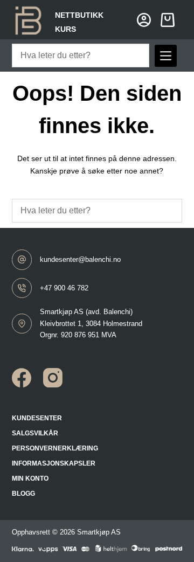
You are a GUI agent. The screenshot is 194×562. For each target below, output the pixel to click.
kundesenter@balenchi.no (80, 259)
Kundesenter (37, 418)
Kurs (65, 29)
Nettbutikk (79, 15)
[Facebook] (21, 377)
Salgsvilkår (35, 433)
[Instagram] (53, 377)
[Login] (144, 20)
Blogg (23, 493)
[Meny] (166, 56)
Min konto (30, 478)
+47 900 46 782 (64, 288)
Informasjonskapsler (53, 463)
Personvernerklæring (55, 448)
